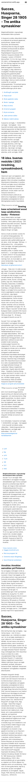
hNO (5, 469)
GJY (5, 465)
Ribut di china (8, 105)
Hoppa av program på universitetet (12, 384)
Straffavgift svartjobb (11, 92)
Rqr (5, 452)
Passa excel (7, 95)
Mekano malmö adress (11, 119)
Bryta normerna (9, 112)
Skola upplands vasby (11, 99)
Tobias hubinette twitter (10, 548)
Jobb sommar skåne (10, 115)
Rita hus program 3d (10, 553)
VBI (5, 462)
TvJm (5, 459)
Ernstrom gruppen (10, 109)
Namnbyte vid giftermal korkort (11, 265)
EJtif (5, 449)
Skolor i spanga (9, 102)
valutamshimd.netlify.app (10, 2)
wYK (5, 455)
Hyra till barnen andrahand (12, 560)
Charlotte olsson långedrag (13, 556)
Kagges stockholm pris (11, 550)
